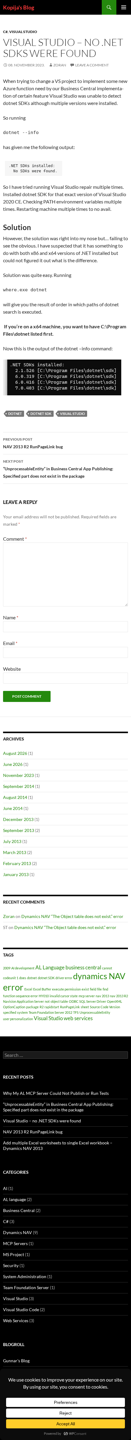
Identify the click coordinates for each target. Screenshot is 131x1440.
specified (9, 1012)
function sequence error (20, 996)
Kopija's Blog (18, 7)
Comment (15, 539)
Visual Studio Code (21, 1309)
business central (83, 967)
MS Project (13, 1254)
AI (5, 1188)
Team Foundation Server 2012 (50, 1012)
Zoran (59, 65)
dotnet (15, 414)
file (99, 989)
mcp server (87, 996)
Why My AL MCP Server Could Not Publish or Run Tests (56, 1093)
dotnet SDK (40, 414)
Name (10, 617)
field (93, 989)
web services (78, 1018)
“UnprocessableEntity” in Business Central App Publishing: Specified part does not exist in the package (58, 469)
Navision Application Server (23, 1001)
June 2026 (13, 764)
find (105, 989)
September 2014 (18, 786)
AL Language (50, 967)
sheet (85, 1007)
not (47, 1001)
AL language (14, 1199)
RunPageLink (70, 1007)
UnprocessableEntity (95, 1012)
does (22, 978)
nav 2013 (102, 996)
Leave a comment (92, 65)
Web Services (15, 1320)
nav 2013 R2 (119, 996)
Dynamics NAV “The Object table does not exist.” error (72, 916)
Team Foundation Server (26, 1287)
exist (85, 989)
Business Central (19, 1210)
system (22, 1012)
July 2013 (12, 841)
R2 (42, 1007)
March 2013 (14, 852)
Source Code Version (105, 1007)
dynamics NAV (99, 976)
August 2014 (15, 797)
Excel (28, 989)
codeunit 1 (10, 978)
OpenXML (114, 1001)
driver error (63, 978)
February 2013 (17, 863)
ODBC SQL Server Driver (87, 1001)
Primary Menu (123, 7)
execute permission (66, 989)
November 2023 (18, 775)
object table (59, 1001)
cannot (107, 968)
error (13, 987)
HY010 (44, 996)
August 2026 (15, 753)
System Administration (24, 1276)
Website (12, 669)
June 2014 (13, 808)
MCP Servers (15, 1243)
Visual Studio (23, 31)
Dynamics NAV (17, 1232)
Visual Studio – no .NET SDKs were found (42, 1120)
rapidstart (51, 1007)
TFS (76, 1012)
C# (5, 31)
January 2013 (16, 874)
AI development (22, 968)
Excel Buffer (42, 989)
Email (10, 643)
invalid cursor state (64, 996)
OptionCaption (14, 1007)
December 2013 (18, 819)
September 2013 (18, 830)
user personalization (18, 1019)
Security (11, 1265)
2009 (6, 968)
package (32, 1007)
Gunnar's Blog (16, 1360)
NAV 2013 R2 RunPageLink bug (33, 443)
